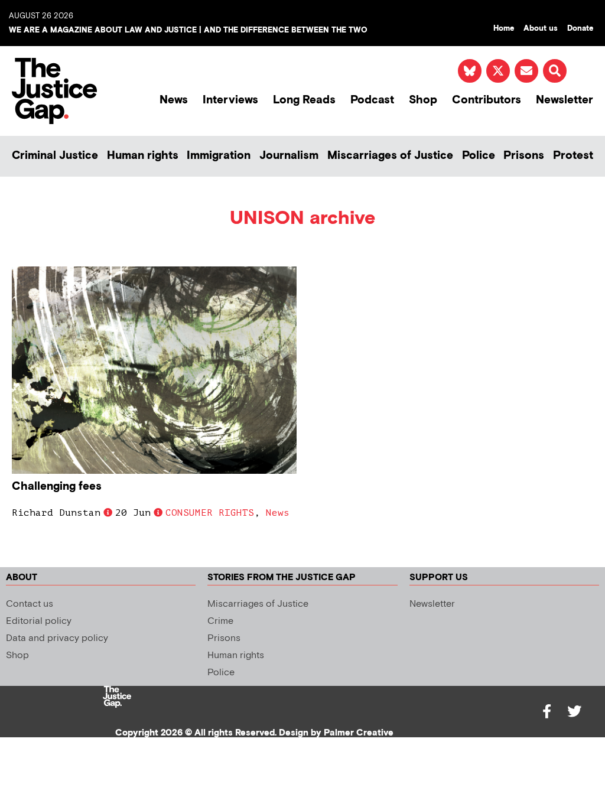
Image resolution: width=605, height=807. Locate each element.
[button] (554, 70)
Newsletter (564, 100)
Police (478, 155)
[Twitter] (574, 711)
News (174, 100)
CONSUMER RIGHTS (209, 512)
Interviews (230, 100)
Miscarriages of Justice (390, 155)
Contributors (486, 100)
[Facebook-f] (547, 711)
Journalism (288, 155)
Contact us (29, 604)
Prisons (523, 155)
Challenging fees (57, 486)
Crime (220, 621)
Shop (423, 100)
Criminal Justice (55, 155)
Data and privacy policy (57, 638)
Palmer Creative (358, 732)
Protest (573, 155)
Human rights (142, 155)
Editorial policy (38, 621)
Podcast (372, 100)
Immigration (219, 155)
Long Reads (304, 100)
